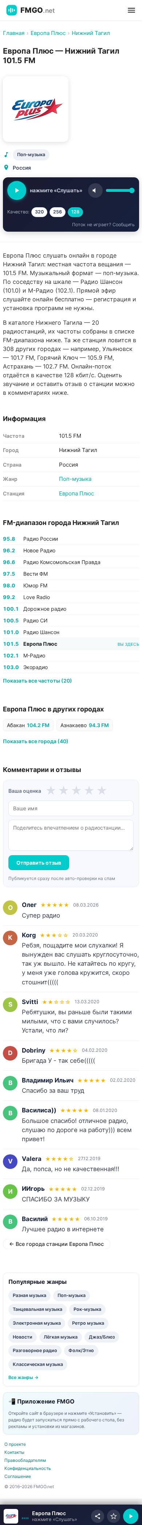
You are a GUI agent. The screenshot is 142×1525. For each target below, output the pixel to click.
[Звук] (95, 190)
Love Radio (36, 597)
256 (57, 212)
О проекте (15, 1444)
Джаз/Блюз (102, 1337)
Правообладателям (25, 1460)
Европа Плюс (76, 493)
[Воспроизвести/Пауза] (130, 1516)
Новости (22, 1337)
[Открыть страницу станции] (11, 1516)
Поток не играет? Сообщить (103, 224)
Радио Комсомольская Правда (61, 562)
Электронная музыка (37, 1323)
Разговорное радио (35, 1350)
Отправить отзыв (38, 863)
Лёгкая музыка (61, 1337)
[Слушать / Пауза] (16, 190)
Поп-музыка (31, 154)
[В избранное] (113, 1516)
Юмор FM (35, 585)
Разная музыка (29, 1295)
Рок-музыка (87, 1309)
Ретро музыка (88, 1323)
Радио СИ (35, 620)
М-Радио (34, 655)
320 (39, 212)
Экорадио (35, 667)
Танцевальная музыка (37, 1309)
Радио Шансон (41, 632)
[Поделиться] (97, 1516)
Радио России (40, 539)
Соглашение (17, 1476)
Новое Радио (39, 550)
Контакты (14, 1452)
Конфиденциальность (27, 1468)
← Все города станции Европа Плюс (56, 1244)
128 (75, 212)
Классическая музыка (38, 1364)
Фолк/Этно (81, 1350)
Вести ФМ (35, 574)
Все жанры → (23, 1377)
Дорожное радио (44, 609)
